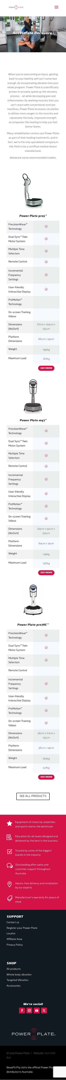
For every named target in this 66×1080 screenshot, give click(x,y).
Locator (11, 933)
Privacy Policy (15, 945)
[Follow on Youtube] (37, 1010)
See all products (33, 796)
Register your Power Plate (22, 928)
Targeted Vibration (17, 980)
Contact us (13, 922)
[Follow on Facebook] (22, 1010)
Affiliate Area (14, 939)
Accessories (14, 986)
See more (46, 368)
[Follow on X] (44, 1010)
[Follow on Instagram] (29, 1010)
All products (14, 969)
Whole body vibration (19, 974)
